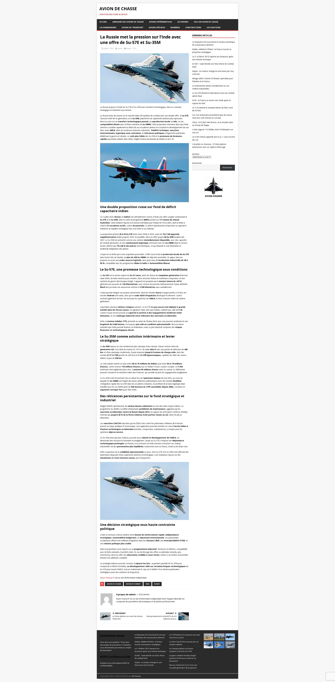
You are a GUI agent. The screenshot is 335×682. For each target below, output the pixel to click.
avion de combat (133, 584)
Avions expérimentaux (160, 22)
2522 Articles (144, 594)
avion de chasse (114, 584)
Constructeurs (193, 27)
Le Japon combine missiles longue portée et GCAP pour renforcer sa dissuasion (182, 658)
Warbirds (175, 27)
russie (157, 584)
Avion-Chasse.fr (107, 577)
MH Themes (136, 676)
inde (147, 584)
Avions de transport (132, 27)
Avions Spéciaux (157, 27)
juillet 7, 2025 (109, 48)
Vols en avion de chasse (206, 22)
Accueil (103, 22)
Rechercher (197, 163)
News (129, 48)
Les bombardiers (108, 27)
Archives (195, 154)
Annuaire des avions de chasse (128, 22)
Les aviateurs (213, 27)
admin (120, 48)
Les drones (182, 22)
